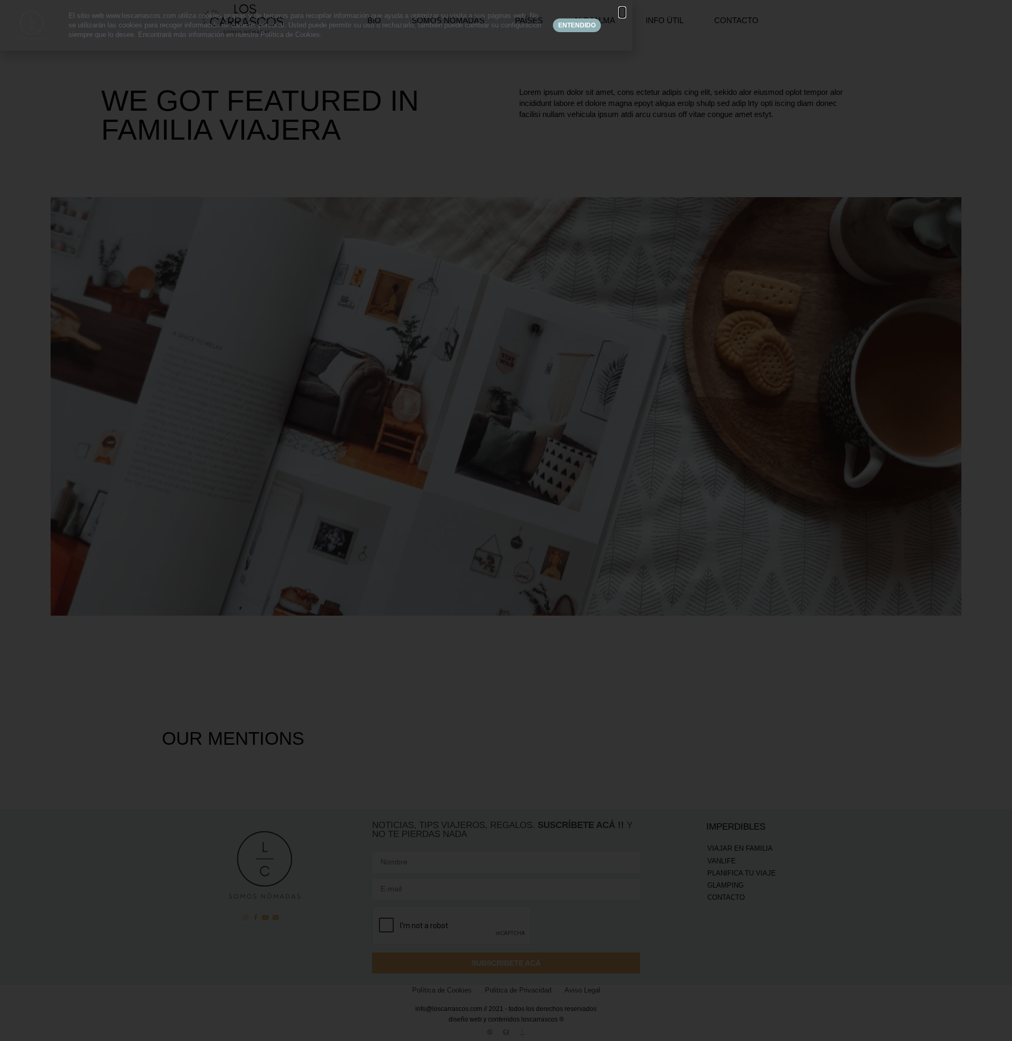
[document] (506, 520)
